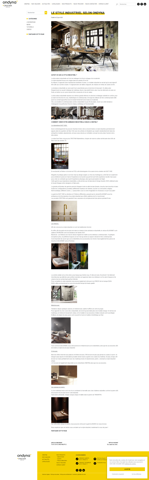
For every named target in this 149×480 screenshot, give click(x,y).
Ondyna (27, 4)
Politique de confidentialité (66, 474)
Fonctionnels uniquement (118, 474)
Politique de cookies (55, 474)
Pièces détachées (62, 460)
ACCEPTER (127, 469)
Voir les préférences (136, 474)
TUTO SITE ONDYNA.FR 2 (59, 443)
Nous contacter (91, 4)
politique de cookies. (130, 464)
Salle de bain (60, 457)
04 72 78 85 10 (84, 459)
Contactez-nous (101, 462)
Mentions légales (46, 474)
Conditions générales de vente (79, 474)
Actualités (46, 4)
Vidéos (29, 29)
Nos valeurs (35, 4)
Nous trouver (78, 4)
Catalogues (56, 4)
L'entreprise (31, 22)
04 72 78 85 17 (85, 463)
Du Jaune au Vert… (112, 443)
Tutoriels (30, 27)
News (28, 24)
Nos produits (67, 4)
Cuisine (59, 458)
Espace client (104, 4)
